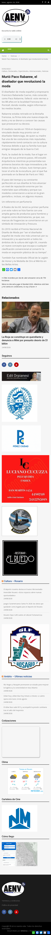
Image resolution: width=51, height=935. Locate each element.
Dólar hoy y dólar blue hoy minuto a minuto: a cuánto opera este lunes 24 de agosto (24, 697)
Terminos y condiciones (11, 901)
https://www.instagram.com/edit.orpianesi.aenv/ (45, 2)
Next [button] (48, 326)
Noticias (45, 71)
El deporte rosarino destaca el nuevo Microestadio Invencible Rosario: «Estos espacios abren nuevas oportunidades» (23, 592)
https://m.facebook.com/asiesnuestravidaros (42, 2)
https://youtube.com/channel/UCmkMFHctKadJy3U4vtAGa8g (48, 2)
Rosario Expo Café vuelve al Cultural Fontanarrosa (23, 615)
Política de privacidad (10, 905)
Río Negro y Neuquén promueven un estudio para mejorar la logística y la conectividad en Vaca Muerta (26, 686)
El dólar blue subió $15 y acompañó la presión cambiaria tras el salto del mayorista (25, 708)
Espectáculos (23, 71)
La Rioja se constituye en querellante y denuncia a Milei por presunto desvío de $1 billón (25, 340)
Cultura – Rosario (13, 581)
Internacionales (35, 71)
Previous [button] (3, 326)
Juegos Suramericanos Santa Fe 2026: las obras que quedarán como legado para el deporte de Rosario (23, 605)
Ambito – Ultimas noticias (18, 676)
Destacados (12, 71)
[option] (25, 325)
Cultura (4, 71)
